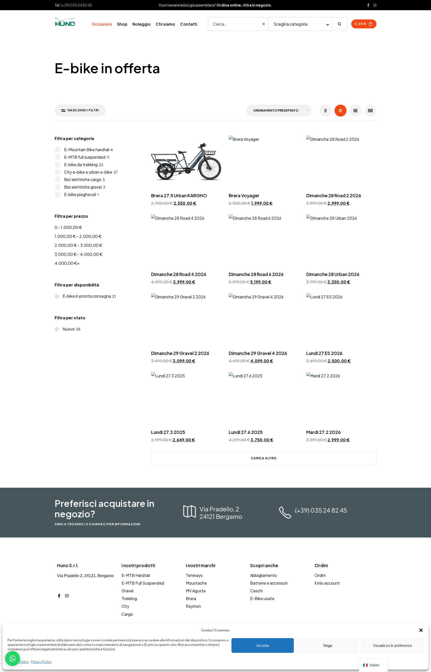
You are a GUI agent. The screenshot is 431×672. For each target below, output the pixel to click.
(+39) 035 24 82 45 (76, 5)
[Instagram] (67, 596)
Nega (327, 645)
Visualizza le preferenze (392, 645)
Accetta (262, 645)
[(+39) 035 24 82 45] (285, 512)
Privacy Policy (41, 662)
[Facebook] (59, 596)
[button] (421, 630)
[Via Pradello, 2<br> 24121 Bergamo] (189, 511)
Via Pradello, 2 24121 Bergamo (221, 512)
